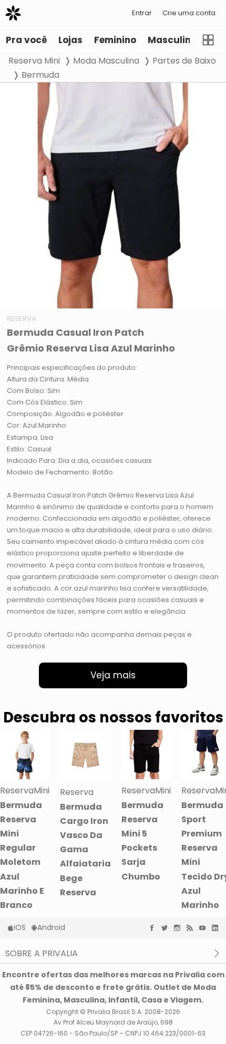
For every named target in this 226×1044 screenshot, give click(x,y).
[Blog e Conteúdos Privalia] (192, 928)
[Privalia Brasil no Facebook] (154, 928)
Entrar (142, 13)
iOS (20, 927)
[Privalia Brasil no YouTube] (205, 928)
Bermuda (40, 75)
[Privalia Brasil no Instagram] (179, 928)
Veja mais (113, 675)
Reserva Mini (34, 61)
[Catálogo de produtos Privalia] (208, 40)
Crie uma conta (188, 13)
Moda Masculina (106, 61)
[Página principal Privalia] (13, 13)
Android (51, 927)
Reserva (21, 319)
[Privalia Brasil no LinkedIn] (217, 928)
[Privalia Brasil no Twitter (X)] (167, 928)
